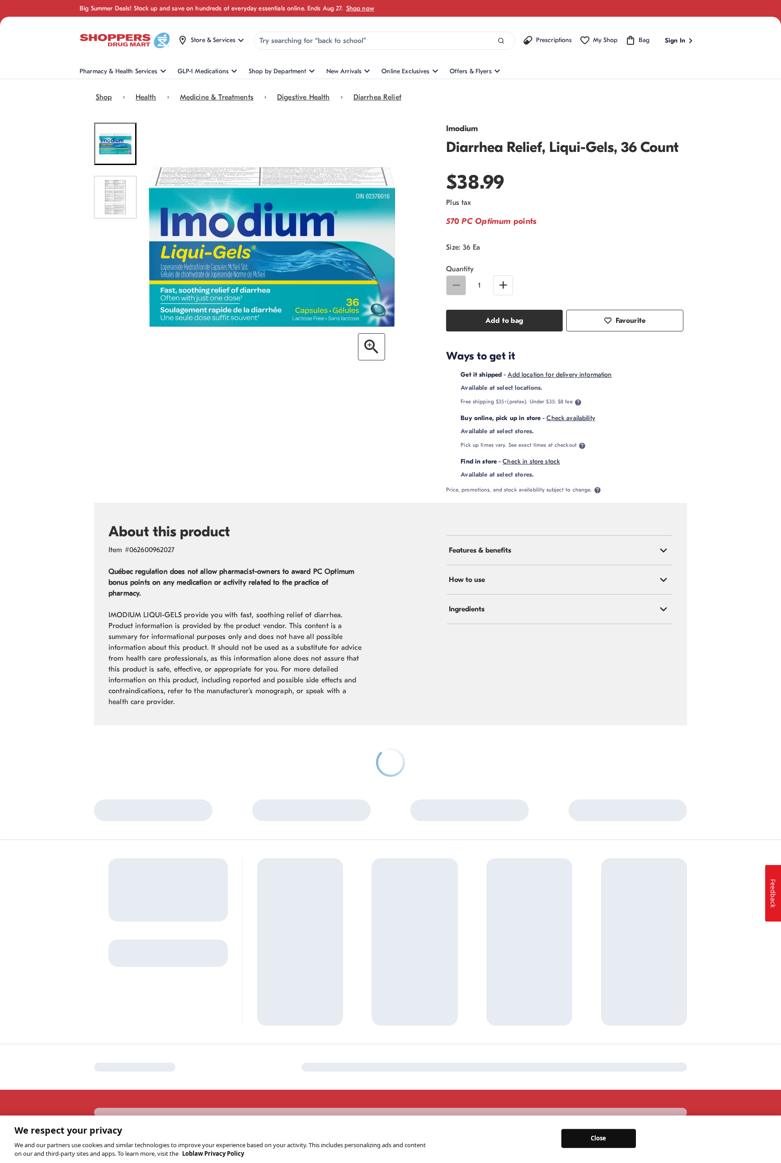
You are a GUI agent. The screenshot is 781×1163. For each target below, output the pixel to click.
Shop (104, 97)
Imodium (462, 128)
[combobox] (384, 41)
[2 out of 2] (115, 197)
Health (146, 97)
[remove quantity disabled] (456, 285)
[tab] (560, 550)
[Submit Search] (501, 41)
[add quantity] (503, 285)
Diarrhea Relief (377, 97)
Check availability (570, 418)
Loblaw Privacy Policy (213, 1153)
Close (599, 1138)
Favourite (630, 321)
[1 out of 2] (115, 144)
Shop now (360, 8)
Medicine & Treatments (217, 97)
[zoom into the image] (371, 346)
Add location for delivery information (560, 374)
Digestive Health (303, 97)
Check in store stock (531, 461)
